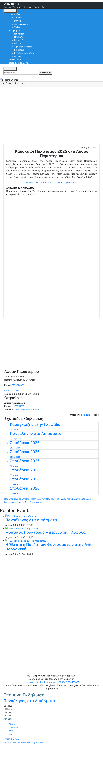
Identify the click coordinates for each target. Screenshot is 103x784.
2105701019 (18, 406)
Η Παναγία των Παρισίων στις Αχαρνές (37, 499)
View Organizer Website (26, 409)
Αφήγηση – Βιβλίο (23, 46)
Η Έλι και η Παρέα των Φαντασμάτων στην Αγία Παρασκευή (49, 546)
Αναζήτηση (10, 68)
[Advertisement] (51, 218)
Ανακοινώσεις (16, 59)
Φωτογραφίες (21, 24)
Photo (12, 724)
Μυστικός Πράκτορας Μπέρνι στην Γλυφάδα (45, 532)
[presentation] (21, 516)
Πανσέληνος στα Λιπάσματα (31, 520)
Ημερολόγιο (15, 14)
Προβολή (18, 37)
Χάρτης (18, 17)
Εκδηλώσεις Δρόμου (24, 53)
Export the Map (12, 390)
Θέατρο (18, 43)
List (10, 734)
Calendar (13, 727)
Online (17, 56)
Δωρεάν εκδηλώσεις (19, 62)
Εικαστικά (19, 50)
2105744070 (18, 385)
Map (11, 730)
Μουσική (18, 40)
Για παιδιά (19, 33)
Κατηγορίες (14, 30)
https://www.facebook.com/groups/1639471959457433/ (51, 682)
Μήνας (17, 20)
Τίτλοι (17, 27)
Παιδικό (86, 414)
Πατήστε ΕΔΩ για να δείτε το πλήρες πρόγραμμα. (51, 182)
